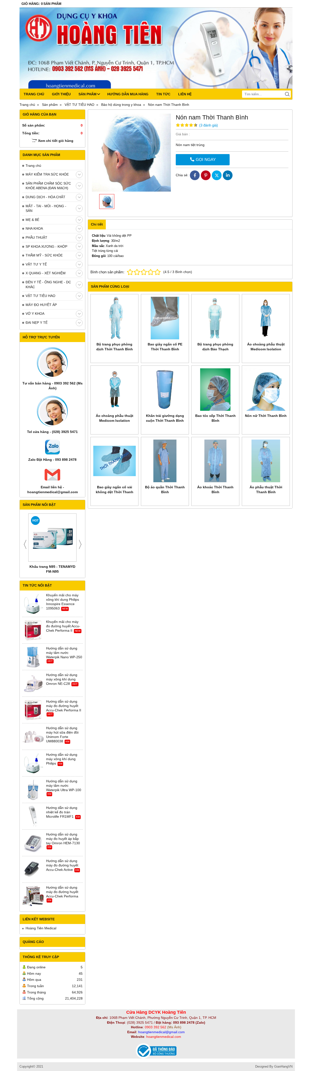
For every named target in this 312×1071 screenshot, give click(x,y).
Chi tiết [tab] (97, 224)
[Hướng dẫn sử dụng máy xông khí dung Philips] (33, 763)
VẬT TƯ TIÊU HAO (40, 296)
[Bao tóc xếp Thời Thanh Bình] (215, 389)
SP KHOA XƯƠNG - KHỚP (46, 246)
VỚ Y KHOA (35, 313)
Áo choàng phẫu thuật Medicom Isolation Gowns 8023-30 (114, 420)
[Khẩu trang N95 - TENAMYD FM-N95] (52, 537)
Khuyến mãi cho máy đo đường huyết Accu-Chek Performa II (63, 626)
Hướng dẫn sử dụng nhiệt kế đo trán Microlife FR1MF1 (61, 812)
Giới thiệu (61, 94)
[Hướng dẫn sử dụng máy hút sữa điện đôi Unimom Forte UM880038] (33, 737)
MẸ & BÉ (32, 220)
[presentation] (25, 544)
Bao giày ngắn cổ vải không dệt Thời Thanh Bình (114, 492)
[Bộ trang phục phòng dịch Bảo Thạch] (215, 318)
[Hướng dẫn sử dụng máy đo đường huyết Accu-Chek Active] (33, 870)
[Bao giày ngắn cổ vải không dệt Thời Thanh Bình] (114, 461)
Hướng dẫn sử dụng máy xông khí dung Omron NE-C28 (61, 679)
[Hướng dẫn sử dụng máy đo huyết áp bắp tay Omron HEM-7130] (33, 843)
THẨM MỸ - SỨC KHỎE (44, 255)
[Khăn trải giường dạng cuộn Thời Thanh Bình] (165, 389)
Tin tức (163, 94)
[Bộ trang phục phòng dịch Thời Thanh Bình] (114, 318)
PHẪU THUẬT (36, 237)
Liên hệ (185, 94)
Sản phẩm (87, 94)
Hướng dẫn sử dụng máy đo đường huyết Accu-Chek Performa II (63, 705)
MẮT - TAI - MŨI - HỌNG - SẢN (46, 208)
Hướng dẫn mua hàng (127, 94)
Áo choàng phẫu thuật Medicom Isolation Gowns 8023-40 (266, 349)
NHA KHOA (34, 228)
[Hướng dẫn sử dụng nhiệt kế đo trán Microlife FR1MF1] (33, 816)
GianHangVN (283, 1066)
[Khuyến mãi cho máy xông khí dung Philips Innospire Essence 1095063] (33, 604)
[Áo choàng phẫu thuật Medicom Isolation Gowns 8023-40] (265, 318)
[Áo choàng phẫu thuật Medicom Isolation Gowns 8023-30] (114, 389)
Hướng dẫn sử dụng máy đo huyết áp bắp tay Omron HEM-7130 (63, 838)
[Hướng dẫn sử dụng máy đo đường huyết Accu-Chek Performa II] (33, 710)
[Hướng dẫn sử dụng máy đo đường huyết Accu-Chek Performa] (33, 896)
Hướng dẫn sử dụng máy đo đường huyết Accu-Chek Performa (62, 891)
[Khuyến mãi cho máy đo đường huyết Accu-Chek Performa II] (33, 630)
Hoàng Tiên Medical (41, 928)
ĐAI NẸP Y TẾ (37, 322)
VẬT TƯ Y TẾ (36, 264)
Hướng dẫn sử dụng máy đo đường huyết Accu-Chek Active (62, 865)
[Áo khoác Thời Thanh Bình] (215, 461)
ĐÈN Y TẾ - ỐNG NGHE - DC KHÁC (48, 284)
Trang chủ (34, 94)
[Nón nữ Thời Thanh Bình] (265, 389)
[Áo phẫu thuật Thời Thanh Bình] (265, 461)
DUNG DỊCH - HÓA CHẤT (45, 197)
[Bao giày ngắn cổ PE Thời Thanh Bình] (165, 318)
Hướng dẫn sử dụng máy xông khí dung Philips (61, 759)
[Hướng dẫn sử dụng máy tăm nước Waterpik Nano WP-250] (33, 657)
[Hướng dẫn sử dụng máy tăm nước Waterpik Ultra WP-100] (33, 790)
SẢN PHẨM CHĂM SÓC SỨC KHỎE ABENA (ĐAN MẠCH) (48, 185)
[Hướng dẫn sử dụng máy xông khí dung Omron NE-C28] (33, 684)
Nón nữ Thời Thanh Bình (266, 416)
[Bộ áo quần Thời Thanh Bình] (165, 461)
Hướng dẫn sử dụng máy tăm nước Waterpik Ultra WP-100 (63, 785)
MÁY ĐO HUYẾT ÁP (41, 305)
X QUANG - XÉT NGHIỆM (46, 273)
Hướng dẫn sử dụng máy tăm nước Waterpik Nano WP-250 (64, 652)
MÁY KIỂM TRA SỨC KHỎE (47, 174)
